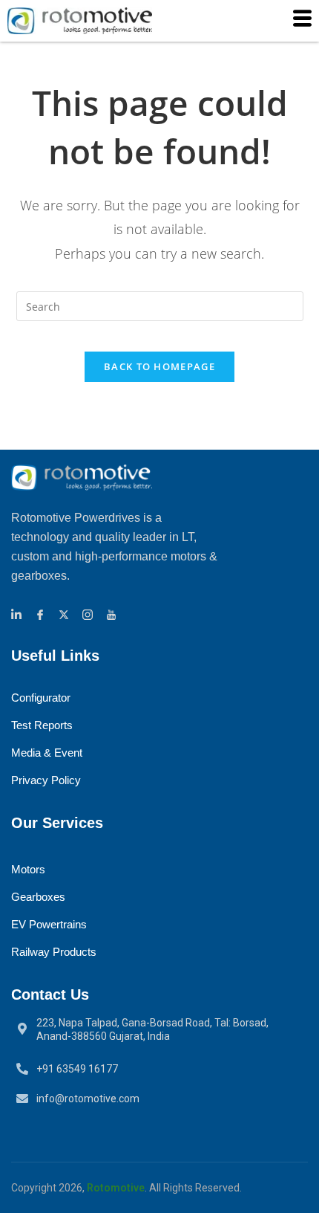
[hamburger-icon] (302, 20)
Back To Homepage (159, 366)
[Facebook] (42, 613)
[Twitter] (66, 613)
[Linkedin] (18, 613)
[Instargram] (89, 613)
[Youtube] (113, 613)
